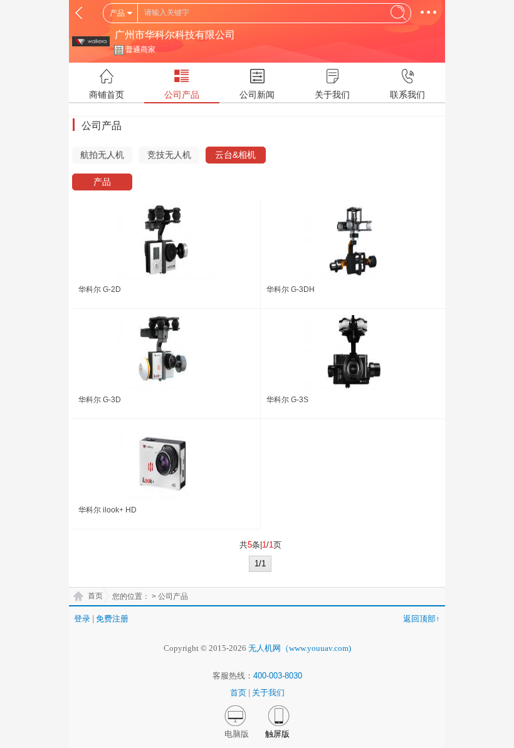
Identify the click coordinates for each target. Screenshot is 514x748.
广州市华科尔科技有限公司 (175, 34)
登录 (82, 618)
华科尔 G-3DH (290, 289)
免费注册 (112, 618)
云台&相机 (235, 155)
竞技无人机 (169, 155)
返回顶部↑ (421, 618)
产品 (102, 182)
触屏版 (277, 734)
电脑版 (236, 734)
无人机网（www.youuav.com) (299, 648)
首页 (95, 595)
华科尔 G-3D (99, 399)
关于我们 (268, 692)
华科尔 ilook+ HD (107, 510)
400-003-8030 (277, 675)
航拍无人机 (102, 155)
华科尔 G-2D (99, 289)
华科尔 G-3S (287, 399)
